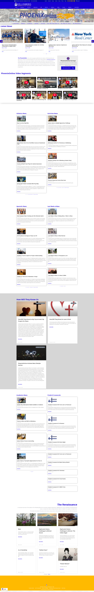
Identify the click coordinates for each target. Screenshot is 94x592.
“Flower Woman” (65, 565)
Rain (19, 530)
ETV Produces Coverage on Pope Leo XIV (27, 237)
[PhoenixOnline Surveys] (68, 60)
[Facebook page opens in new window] (68, 1)
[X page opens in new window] (69, 1)
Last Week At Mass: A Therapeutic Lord (57, 257)
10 (36, 195)
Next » (49, 575)
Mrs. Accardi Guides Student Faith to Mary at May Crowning (81, 45)
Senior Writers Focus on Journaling (25, 442)
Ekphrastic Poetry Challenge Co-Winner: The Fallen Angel (67, 532)
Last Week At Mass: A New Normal (56, 237)
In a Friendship (22, 551)
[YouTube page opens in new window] (74, 1)
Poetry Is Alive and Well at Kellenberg (26, 422)
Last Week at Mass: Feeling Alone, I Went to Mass (60, 217)
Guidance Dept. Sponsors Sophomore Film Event (11, 45)
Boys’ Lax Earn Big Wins (23, 124)
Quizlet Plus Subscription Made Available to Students (30, 406)
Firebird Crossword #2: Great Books (57, 480)
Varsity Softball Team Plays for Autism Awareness (29, 165)
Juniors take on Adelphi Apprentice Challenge (59, 124)
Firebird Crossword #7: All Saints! (56, 425)
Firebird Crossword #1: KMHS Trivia (56, 488)
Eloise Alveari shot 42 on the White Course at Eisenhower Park (31, 145)
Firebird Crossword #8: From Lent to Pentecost (58, 45)
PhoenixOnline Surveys (68, 62)
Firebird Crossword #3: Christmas (56, 472)
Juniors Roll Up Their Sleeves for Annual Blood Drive (35, 45)
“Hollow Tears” (43, 551)
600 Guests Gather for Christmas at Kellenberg (59, 144)
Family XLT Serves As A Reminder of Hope (27, 278)
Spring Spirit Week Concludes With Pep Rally (28, 185)
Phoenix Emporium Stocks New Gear (57, 181)
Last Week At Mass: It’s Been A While (57, 277)
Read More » (19, 132)
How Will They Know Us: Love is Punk (60, 321)
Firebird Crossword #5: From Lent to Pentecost (59, 455)
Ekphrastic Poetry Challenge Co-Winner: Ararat (45, 532)
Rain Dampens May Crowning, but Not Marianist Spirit (30, 217)
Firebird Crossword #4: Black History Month (59, 463)
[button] (92, 42)
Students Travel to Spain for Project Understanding (29, 257)
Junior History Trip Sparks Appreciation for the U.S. (29, 462)
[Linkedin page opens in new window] (73, 1)
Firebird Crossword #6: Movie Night (56, 443)
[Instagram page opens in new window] (71, 1)
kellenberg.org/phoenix (51, 61)
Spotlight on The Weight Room (70, 101)
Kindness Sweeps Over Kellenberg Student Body (59, 162)
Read (2, 51)
